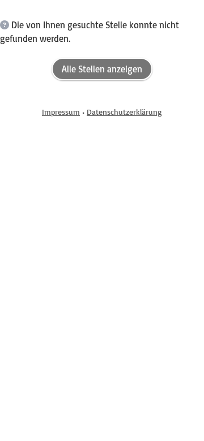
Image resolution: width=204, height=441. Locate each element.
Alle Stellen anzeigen (102, 69)
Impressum (61, 111)
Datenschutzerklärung (124, 111)
